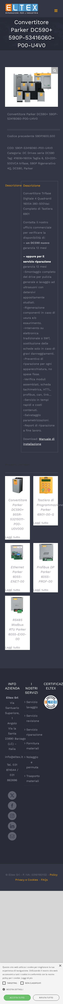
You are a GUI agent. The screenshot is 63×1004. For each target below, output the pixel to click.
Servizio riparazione (31, 732)
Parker (28, 168)
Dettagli (17, 485)
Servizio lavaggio (31, 704)
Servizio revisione (31, 718)
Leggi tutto (12, 537)
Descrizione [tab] (12, 185)
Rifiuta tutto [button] (46, 997)
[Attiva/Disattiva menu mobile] (56, 10)
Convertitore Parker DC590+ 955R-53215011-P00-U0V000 (17, 514)
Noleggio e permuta (31, 762)
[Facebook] (12, 805)
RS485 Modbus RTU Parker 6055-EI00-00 (17, 629)
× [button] (60, 966)
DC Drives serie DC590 (38, 153)
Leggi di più (26, 978)
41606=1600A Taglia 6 (28, 158)
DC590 (17, 168)
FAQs (44, 879)
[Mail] (12, 836)
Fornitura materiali (31, 746)
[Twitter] (12, 795)
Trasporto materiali (31, 778)
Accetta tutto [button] (17, 997)
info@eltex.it (14, 757)
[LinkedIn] (12, 826)
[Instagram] (12, 816)
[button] (54, 70)
